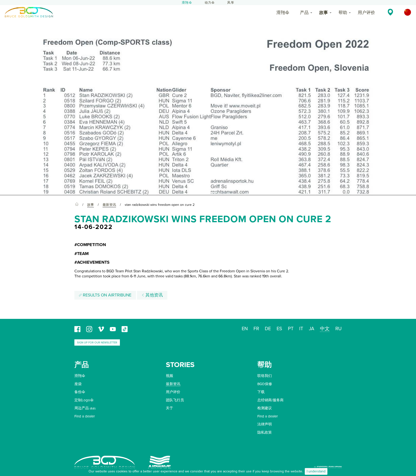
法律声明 (264, 424)
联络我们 (264, 376)
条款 (92, 408)
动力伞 (210, 3)
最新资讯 (173, 384)
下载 (261, 392)
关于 (169, 408)
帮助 (342, 12)
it (301, 329)
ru (338, 329)
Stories (180, 364)
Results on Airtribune (106, 295)
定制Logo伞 (84, 400)
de (268, 329)
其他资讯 (153, 295)
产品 (304, 12)
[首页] (76, 205)
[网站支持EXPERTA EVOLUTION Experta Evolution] (328, 465)
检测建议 (264, 408)
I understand (316, 471)
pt (290, 329)
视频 (169, 376)
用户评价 (366, 12)
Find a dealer (84, 416)
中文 (325, 329)
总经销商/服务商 (270, 400)
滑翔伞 (187, 3)
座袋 (78, 384)
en (245, 329)
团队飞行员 (175, 400)
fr (256, 329)
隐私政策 (264, 432)
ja (311, 329)
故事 (323, 12)
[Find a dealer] (390, 12)
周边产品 (81, 408)
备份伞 (79, 392)
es (279, 329)
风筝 (230, 3)
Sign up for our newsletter (97, 342)
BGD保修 (264, 384)
